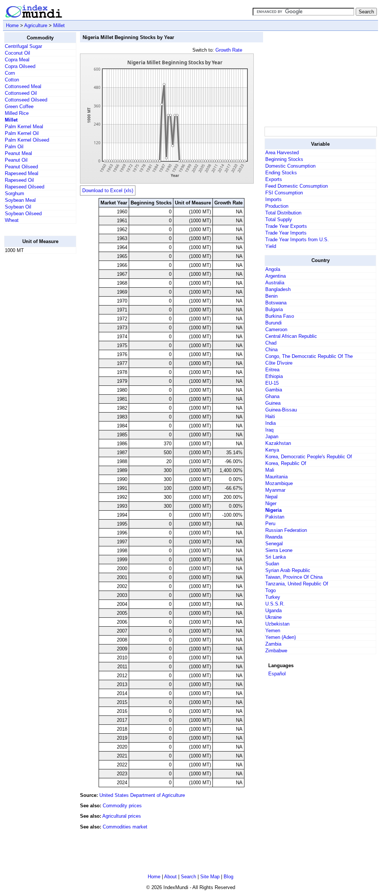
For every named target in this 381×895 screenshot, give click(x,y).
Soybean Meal (20, 200)
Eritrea (272, 369)
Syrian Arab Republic (287, 570)
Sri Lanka (275, 557)
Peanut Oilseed (21, 166)
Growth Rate (228, 50)
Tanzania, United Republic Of (296, 584)
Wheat (12, 220)
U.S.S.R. (275, 604)
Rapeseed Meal (21, 173)
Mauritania (276, 476)
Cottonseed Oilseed (26, 100)
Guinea (273, 403)
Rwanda (273, 537)
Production (276, 206)
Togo (270, 590)
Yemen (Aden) (280, 637)
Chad (270, 343)
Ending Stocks (281, 172)
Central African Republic (291, 336)
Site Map (210, 876)
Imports (273, 199)
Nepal (271, 497)
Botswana (275, 303)
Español (277, 673)
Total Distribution (283, 213)
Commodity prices (122, 805)
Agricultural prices (121, 816)
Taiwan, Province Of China (294, 577)
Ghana (272, 396)
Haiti (270, 416)
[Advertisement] (34, 371)
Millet (59, 25)
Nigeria (273, 510)
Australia (274, 282)
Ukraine (273, 617)
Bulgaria (274, 309)
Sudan (272, 563)
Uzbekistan (277, 624)
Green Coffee (19, 106)
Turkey (272, 597)
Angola (272, 269)
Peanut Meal (18, 153)
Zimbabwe (276, 650)
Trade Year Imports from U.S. (297, 239)
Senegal (274, 543)
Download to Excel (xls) (107, 190)
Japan (271, 436)
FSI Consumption (284, 193)
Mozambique (279, 483)
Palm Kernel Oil (22, 133)
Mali (269, 470)
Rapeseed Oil (19, 180)
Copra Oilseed (20, 66)
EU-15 (272, 383)
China (271, 349)
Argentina (275, 276)
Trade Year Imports (286, 233)
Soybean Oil (18, 207)
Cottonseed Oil (21, 93)
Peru (270, 523)
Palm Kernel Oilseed (27, 140)
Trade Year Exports (286, 226)
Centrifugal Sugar (23, 46)
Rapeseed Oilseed (24, 187)
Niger (270, 503)
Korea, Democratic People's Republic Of (308, 456)
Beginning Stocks (284, 159)
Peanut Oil (16, 160)
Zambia (273, 644)
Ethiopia (274, 376)
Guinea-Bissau (281, 410)
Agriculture (35, 25)
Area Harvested (282, 152)
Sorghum (14, 193)
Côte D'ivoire (278, 363)
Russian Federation (286, 530)
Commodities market (125, 827)
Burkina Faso (279, 316)
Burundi (273, 323)
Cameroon (276, 329)
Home (12, 25)
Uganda (273, 610)
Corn (10, 73)
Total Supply (278, 219)
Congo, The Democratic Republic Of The (309, 356)
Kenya (272, 450)
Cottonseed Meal (23, 86)
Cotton (12, 80)
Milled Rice (17, 113)
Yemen (272, 630)
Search (188, 876)
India (270, 423)
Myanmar (275, 490)
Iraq (269, 430)
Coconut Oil (17, 53)
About (170, 876)
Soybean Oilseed (23, 213)
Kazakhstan (278, 443)
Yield (270, 246)
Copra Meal (17, 59)
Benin (271, 296)
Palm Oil (14, 146)
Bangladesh (278, 289)
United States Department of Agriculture (142, 795)
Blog (228, 876)
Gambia (273, 389)
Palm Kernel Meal (24, 126)
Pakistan (274, 517)
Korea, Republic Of (285, 463)
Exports (273, 179)
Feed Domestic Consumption (296, 186)
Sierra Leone (278, 550)
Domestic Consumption (290, 166)
